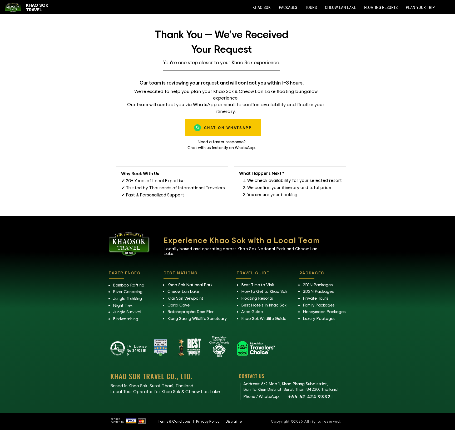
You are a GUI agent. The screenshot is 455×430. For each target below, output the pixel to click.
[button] (262, 7)
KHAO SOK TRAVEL (37, 7)
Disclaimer (234, 421)
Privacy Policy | (211, 421)
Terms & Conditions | (177, 421)
